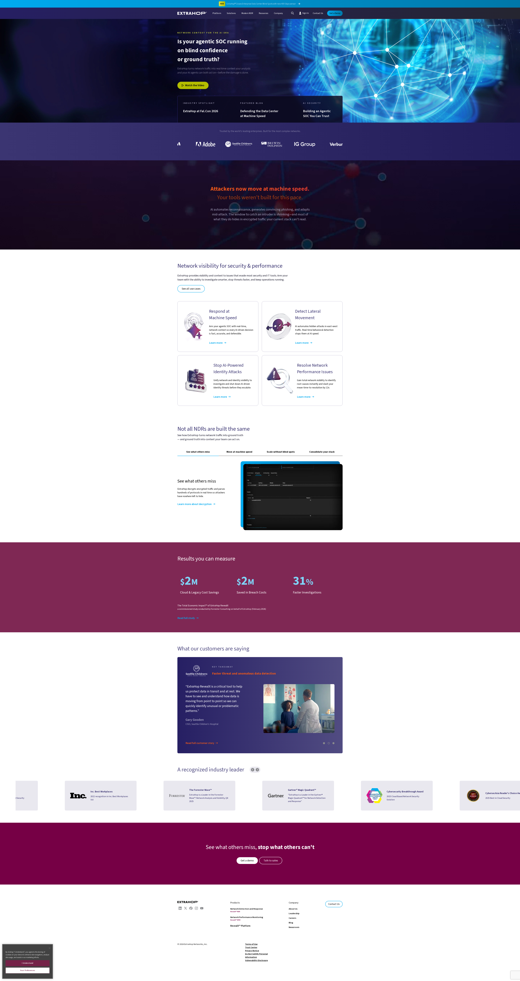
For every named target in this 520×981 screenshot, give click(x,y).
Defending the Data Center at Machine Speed (259, 113)
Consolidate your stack (322, 452)
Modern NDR (247, 13)
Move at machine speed (239, 452)
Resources (263, 13)
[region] (27, 961)
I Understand (27, 963)
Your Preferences (27, 970)
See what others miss (198, 452)
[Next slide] (257, 772)
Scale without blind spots (281, 452)
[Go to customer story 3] (333, 743)
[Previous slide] (252, 772)
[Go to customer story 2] (329, 743)
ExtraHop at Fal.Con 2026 (200, 111)
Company (278, 13)
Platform (216, 13)
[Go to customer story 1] (324, 743)
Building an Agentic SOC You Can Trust (317, 113)
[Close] (50, 948)
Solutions (231, 13)
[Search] (292, 12)
